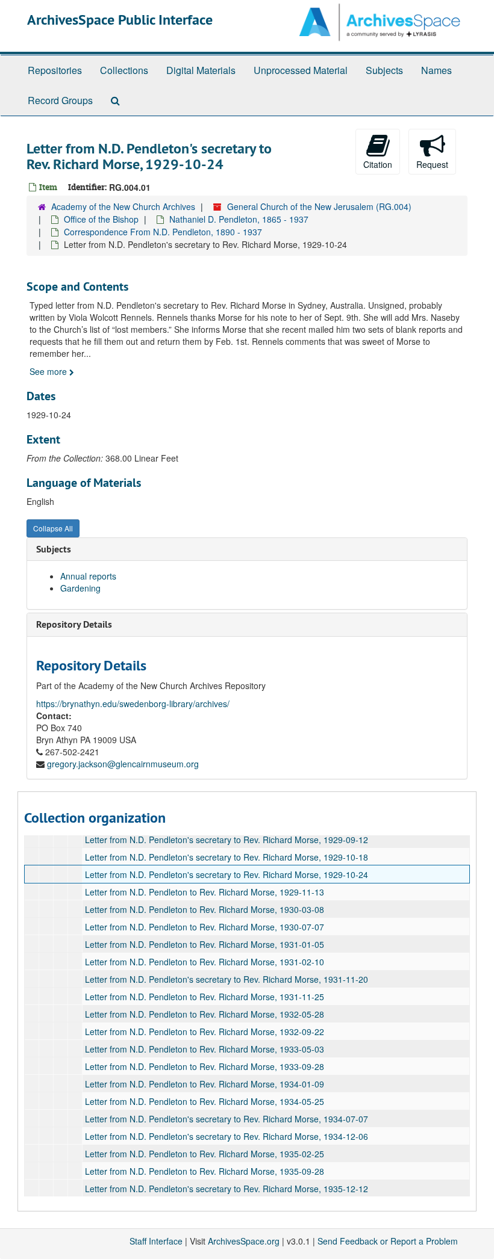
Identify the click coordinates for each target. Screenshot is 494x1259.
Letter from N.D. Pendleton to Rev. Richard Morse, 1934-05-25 (204, 1101)
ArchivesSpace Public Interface (120, 19)
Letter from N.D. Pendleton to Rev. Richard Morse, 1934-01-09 (204, 1084)
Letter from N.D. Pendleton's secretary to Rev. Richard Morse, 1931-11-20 (226, 979)
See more (49, 371)
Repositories (55, 70)
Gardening (80, 588)
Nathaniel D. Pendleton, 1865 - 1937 (238, 219)
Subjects (384, 70)
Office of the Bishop (101, 219)
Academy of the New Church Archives (123, 206)
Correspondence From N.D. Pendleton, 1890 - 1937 (163, 232)
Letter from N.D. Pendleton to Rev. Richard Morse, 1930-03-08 (204, 909)
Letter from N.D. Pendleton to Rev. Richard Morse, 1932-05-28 (204, 1014)
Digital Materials (201, 70)
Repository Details (74, 624)
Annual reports (88, 576)
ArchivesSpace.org (244, 1241)
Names (436, 70)
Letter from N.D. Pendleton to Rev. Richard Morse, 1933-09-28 (204, 1066)
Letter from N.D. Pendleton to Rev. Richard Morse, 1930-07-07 (204, 927)
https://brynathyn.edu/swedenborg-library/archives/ (133, 704)
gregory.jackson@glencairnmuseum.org (123, 764)
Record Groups (60, 100)
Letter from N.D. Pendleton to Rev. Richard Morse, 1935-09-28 (204, 1171)
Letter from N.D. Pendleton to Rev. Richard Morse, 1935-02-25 (204, 1154)
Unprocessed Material (301, 70)
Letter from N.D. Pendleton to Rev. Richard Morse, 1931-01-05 (204, 944)
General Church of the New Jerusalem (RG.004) (319, 206)
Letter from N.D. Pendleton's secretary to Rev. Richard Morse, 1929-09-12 (226, 840)
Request (432, 164)
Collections (124, 70)
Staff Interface (156, 1241)
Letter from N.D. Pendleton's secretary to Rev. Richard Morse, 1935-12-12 (226, 1189)
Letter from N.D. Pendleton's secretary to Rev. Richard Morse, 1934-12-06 (226, 1136)
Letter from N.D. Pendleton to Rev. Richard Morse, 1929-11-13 (204, 892)
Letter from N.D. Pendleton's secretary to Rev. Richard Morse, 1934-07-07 (226, 1119)
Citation (377, 164)
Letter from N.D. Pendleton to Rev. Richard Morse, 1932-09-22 (204, 1031)
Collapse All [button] (53, 528)
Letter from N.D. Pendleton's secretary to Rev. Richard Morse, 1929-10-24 (226, 874)
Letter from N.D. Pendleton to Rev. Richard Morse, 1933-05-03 (204, 1049)
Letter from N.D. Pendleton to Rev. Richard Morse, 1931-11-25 (204, 997)
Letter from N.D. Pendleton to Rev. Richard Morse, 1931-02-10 (204, 962)
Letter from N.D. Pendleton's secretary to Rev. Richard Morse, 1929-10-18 (226, 857)
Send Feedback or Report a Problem (387, 1241)
